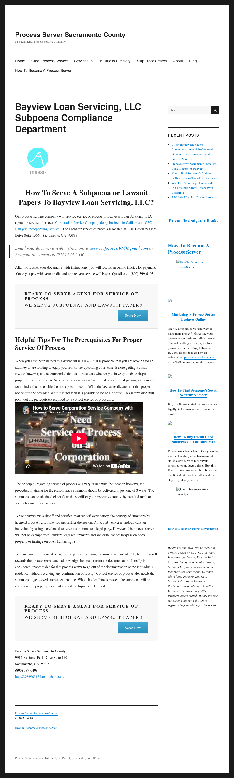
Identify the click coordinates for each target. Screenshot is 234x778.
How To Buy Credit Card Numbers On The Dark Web (193, 439)
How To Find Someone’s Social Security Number (193, 392)
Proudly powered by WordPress (81, 758)
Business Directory (115, 60)
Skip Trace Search (152, 60)
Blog (193, 60)
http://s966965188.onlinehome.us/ (39, 676)
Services (81, 60)
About (178, 60)
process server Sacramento (200, 357)
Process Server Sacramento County (70, 34)
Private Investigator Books (193, 221)
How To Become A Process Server (43, 70)
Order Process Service (49, 60)
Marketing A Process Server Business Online (193, 317)
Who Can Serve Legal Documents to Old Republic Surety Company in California (194, 187)
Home (20, 60)
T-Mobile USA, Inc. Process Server (193, 197)
